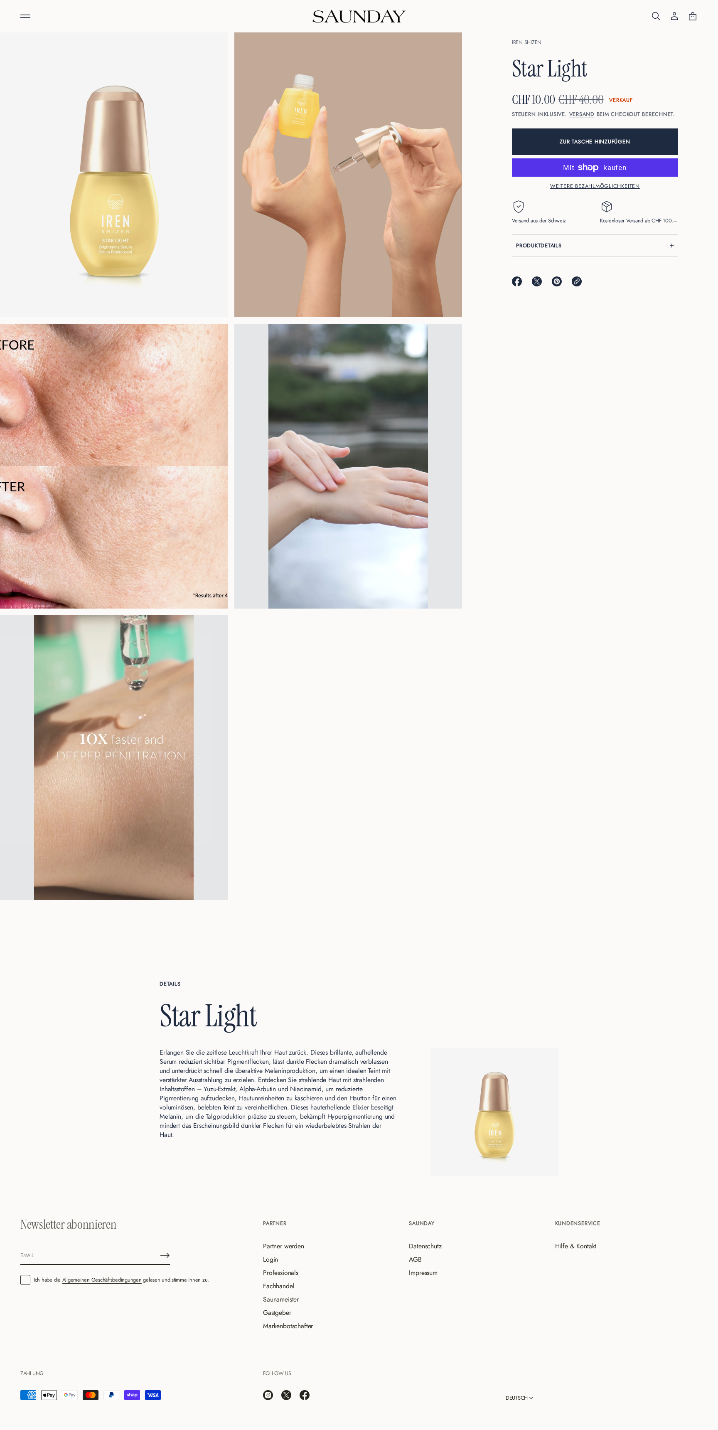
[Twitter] (286, 1395)
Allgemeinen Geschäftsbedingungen (102, 1280)
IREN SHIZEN (526, 42)
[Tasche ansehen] (693, 16)
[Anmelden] (165, 1255)
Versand (582, 114)
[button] (656, 16)
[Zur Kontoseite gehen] (674, 16)
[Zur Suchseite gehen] (656, 16)
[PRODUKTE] (25, 16)
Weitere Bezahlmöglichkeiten (595, 186)
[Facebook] (304, 1395)
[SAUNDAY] (359, 16)
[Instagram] (268, 1395)
